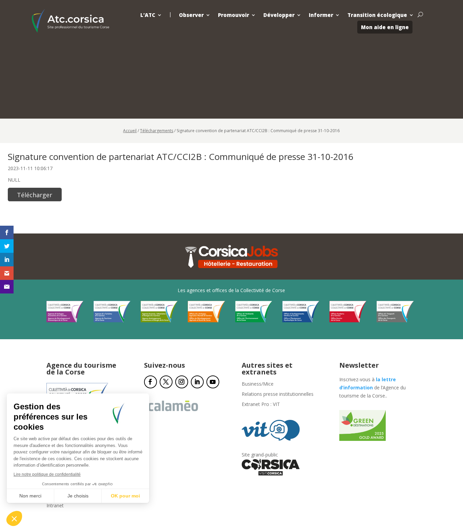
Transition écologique (377, 15)
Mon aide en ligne (385, 27)
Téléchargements (156, 131)
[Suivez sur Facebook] (150, 381)
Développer (279, 15)
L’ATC (147, 15)
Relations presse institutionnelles (278, 394)
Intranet (55, 506)
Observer (191, 15)
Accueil (130, 131)
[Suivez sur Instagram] (181, 381)
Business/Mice (258, 384)
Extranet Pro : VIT (261, 404)
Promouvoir (233, 15)
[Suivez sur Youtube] (212, 381)
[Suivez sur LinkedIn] (197, 381)
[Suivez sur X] (166, 381)
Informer (321, 15)
